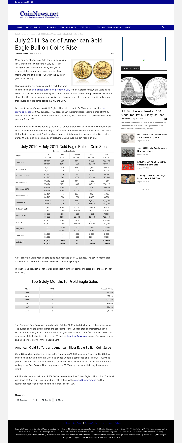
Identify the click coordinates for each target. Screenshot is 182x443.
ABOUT (128, 27)
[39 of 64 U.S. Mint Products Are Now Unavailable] (128, 152)
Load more (143, 189)
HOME (19, 27)
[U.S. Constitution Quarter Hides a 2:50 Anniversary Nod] (128, 138)
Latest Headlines (34, 27)
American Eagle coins (78, 336)
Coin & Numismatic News (25, 34)
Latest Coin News (131, 68)
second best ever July (85, 380)
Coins (101, 423)
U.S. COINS (51, 27)
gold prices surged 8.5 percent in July (51, 89)
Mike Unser (125, 119)
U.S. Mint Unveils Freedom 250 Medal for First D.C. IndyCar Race (142, 113)
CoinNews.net (22, 53)
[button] (163, 27)
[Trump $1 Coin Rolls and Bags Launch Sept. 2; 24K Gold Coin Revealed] (128, 179)
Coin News (65, 423)
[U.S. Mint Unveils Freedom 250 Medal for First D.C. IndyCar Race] (144, 91)
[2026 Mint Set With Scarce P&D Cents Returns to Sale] (128, 165)
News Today (77, 423)
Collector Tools (91, 423)
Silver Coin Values (113, 423)
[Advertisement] (115, 14)
